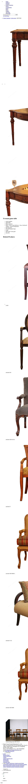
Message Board (6, 755)
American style (18, 763)
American (11, 5)
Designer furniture (23, 764)
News (7, 9)
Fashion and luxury (7, 756)
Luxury (7, 5)
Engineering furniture (19, 766)
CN (4, 16)
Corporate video (6, 762)
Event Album (6, 761)
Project (7, 6)
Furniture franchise (15, 765)
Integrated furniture (11, 766)
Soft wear (17, 764)
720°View (8, 12)
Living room (13, 18)
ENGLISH (8, 13)
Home (7, 1)
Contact (7, 11)
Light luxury (12, 763)
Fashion (7, 763)
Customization (9, 7)
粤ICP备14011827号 (9, 751)
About (4, 753)
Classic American (6, 18)
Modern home (12, 764)
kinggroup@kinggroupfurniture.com (13, 750)
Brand (7, 8)
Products (7, 4)
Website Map (6, 759)
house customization (7, 765)
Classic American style (7, 758)
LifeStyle (8, 2)
